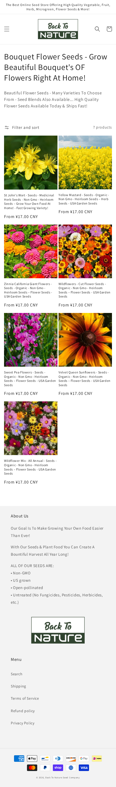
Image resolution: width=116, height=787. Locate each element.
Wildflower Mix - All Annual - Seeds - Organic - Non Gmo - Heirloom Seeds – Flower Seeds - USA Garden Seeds (30, 467)
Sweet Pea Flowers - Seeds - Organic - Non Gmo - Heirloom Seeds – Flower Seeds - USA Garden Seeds (30, 378)
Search (17, 673)
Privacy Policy (22, 723)
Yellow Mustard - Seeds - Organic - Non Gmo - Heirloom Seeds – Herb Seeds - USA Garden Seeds (84, 199)
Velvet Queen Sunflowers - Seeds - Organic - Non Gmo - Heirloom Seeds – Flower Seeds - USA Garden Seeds (85, 378)
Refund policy (23, 710)
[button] (7, 29)
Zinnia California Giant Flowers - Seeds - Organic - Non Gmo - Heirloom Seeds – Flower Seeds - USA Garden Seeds (28, 290)
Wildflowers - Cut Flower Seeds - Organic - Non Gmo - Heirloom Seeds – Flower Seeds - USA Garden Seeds (85, 290)
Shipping (18, 686)
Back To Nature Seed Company (62, 777)
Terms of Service (25, 698)
